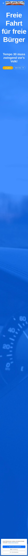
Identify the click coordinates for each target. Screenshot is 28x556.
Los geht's (8, 68)
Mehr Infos (18, 68)
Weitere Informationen (13, 542)
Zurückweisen (14, 552)
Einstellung (15, 549)
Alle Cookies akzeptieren (15, 546)
